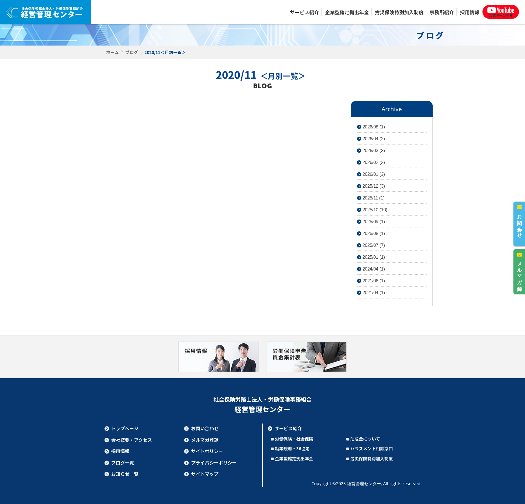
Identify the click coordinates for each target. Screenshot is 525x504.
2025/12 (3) (373, 186)
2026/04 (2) (373, 138)
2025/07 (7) (373, 245)
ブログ (131, 52)
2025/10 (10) (374, 209)
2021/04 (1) (373, 292)
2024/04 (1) (373, 268)
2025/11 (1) (373, 197)
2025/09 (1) (373, 221)
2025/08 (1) (373, 233)
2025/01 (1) (373, 257)
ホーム (112, 52)
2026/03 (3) (373, 150)
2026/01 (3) (373, 174)
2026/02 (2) (373, 162)
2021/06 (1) (373, 280)
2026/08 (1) (373, 126)
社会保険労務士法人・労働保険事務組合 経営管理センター (45, 12)
